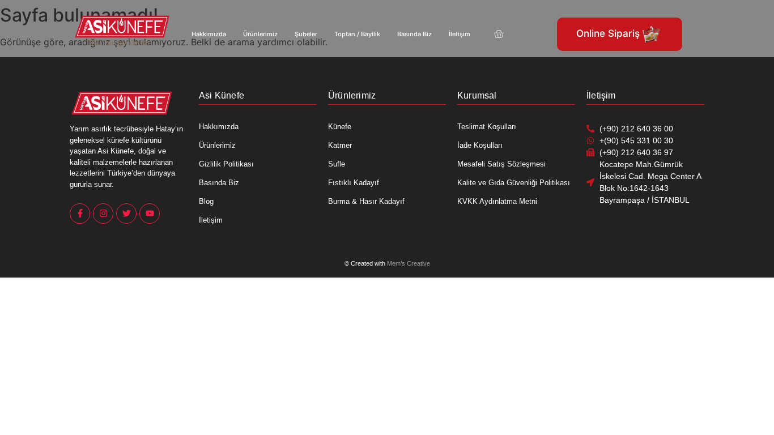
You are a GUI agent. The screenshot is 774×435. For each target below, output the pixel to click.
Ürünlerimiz (260, 34)
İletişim (459, 34)
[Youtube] (149, 213)
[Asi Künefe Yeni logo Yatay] (122, 26)
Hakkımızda (209, 34)
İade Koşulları (480, 145)
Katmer (340, 145)
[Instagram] (103, 213)
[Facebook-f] (80, 213)
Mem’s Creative (408, 263)
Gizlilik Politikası (226, 164)
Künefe (339, 126)
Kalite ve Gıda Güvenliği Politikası (513, 182)
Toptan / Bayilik (357, 34)
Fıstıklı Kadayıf (353, 182)
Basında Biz (414, 34)
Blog (206, 201)
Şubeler (306, 34)
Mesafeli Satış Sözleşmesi (501, 164)
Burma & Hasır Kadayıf (366, 201)
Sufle (336, 164)
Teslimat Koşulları (486, 126)
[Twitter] (126, 213)
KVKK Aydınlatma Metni (497, 201)
